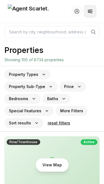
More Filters (71, 110)
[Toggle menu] (90, 11)
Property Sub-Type (27, 86)
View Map (52, 164)
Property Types (23, 74)
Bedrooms (18, 98)
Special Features (25, 110)
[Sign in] (77, 11)
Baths (52, 98)
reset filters (59, 123)
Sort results (20, 123)
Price (69, 86)
